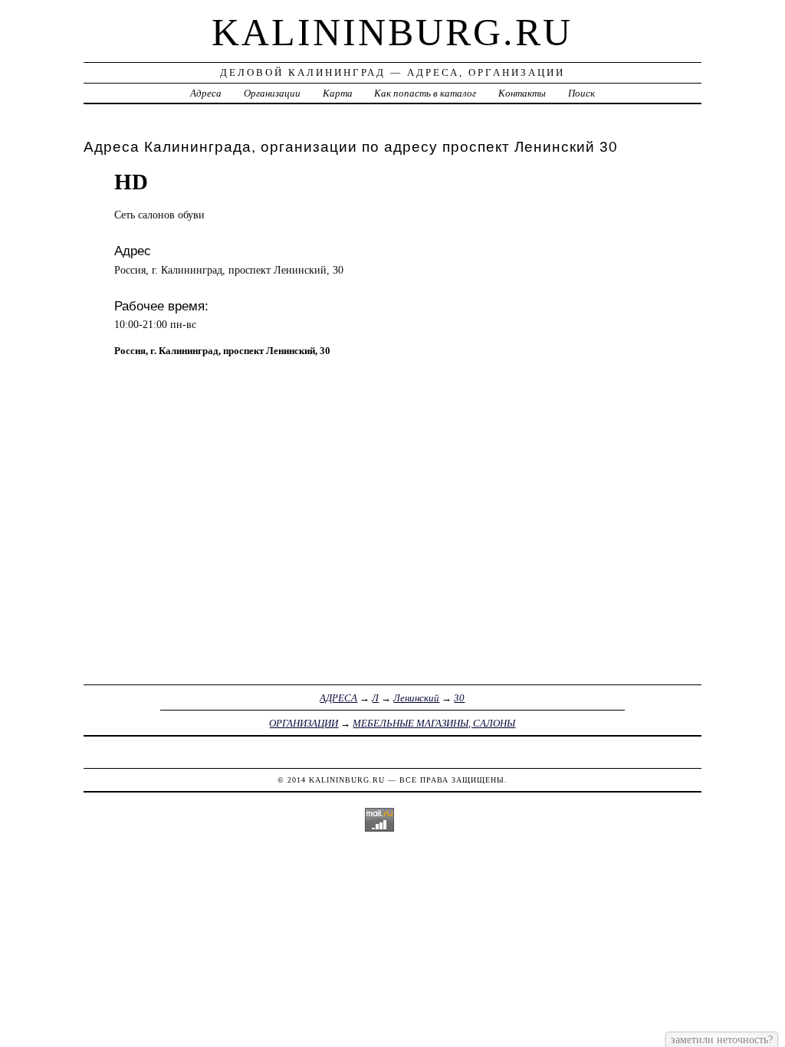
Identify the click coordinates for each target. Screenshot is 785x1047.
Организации (272, 93)
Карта (338, 93)
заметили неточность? (722, 1039)
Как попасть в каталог (425, 93)
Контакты (522, 93)
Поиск (581, 93)
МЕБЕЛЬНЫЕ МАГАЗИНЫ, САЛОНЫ (434, 723)
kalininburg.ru (392, 32)
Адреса (206, 93)
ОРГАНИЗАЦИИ (303, 723)
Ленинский (416, 698)
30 (459, 698)
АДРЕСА (338, 698)
